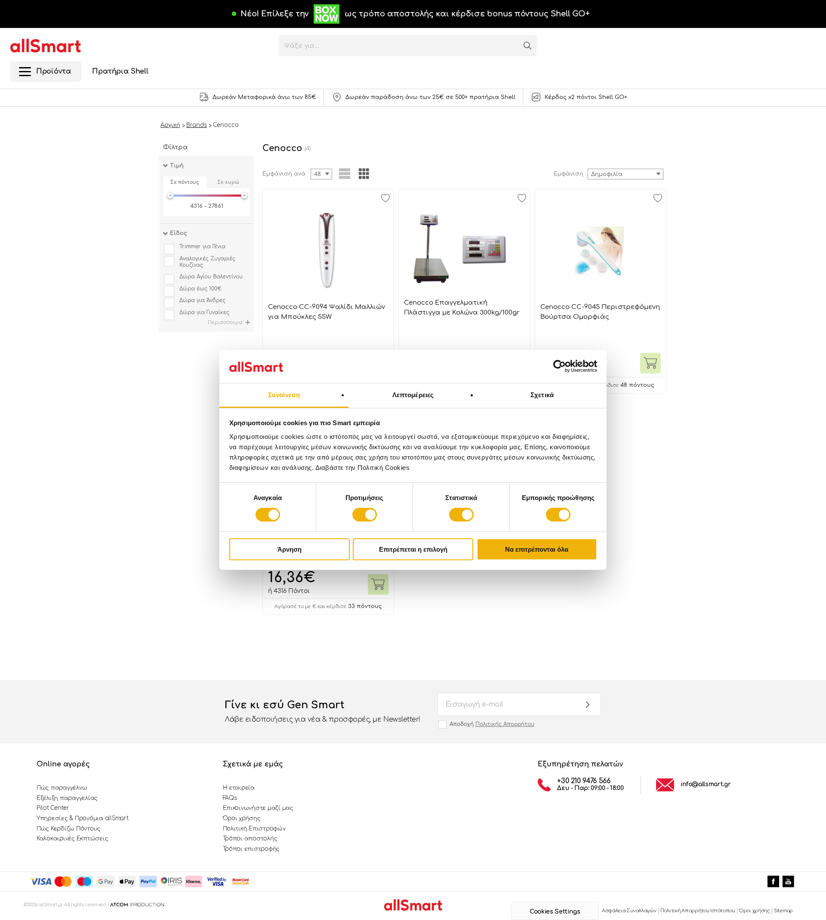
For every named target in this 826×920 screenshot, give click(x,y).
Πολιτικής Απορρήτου (504, 724)
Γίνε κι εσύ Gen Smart (322, 711)
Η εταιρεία (239, 788)
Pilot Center (53, 808)
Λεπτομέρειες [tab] (413, 394)
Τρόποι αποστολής (250, 839)
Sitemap (783, 911)
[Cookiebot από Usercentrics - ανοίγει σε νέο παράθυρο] (559, 366)
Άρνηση (289, 549)
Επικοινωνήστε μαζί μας (258, 808)
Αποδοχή (492, 724)
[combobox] (625, 174)
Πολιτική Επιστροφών (254, 829)
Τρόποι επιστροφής (251, 849)
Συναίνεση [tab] (284, 394)
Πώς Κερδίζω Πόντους (69, 829)
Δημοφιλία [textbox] (607, 174)
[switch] (364, 515)
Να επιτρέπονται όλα (536, 549)
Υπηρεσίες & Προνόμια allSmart (82, 818)
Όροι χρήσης (242, 818)
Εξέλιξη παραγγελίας (67, 798)
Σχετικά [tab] (542, 394)
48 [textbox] (317, 174)
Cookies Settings (555, 911)
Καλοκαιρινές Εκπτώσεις (72, 839)
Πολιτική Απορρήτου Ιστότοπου (697, 911)
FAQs (230, 798)
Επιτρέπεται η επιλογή (413, 549)
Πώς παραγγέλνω (62, 788)
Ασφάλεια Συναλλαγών (629, 911)
